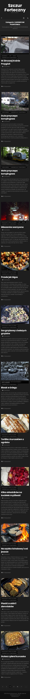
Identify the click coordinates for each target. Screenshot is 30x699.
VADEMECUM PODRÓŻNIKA (9, 57)
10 (18, 686)
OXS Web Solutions (15, 696)
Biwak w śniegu (9, 387)
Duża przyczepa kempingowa (9, 117)
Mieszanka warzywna (12, 227)
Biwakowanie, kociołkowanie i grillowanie (11, 382)
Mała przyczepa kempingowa (9, 172)
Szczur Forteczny (15, 8)
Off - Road (12, 55)
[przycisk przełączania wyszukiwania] (28, 18)
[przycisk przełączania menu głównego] (1, 17)
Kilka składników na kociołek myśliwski (11, 494)
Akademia (5, 55)
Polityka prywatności (15, 695)
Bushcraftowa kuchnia (9, 222)
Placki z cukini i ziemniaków (8, 605)
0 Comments (6, 66)
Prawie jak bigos (9, 277)
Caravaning (5, 112)
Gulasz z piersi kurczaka (13, 656)
